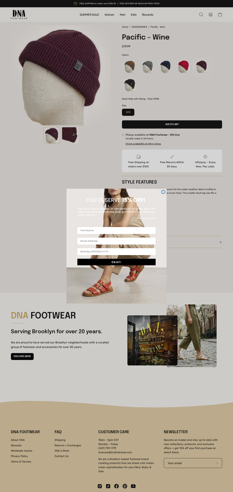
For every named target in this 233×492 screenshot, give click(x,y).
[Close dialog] (163, 192)
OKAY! (116, 262)
